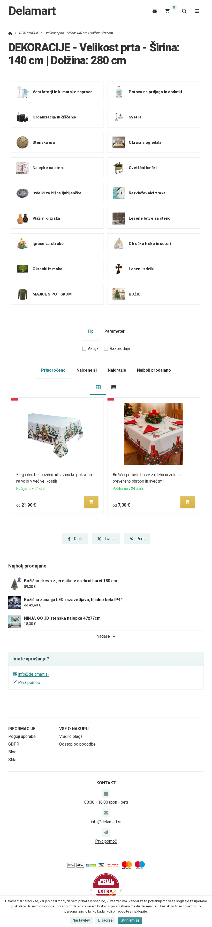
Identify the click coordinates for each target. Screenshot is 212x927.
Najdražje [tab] (117, 370)
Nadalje (103, 636)
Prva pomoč (29, 682)
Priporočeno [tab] (53, 370)
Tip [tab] (90, 331)
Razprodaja (120, 348)
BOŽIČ (134, 294)
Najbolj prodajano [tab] (154, 370)
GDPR (13, 744)
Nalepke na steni (48, 167)
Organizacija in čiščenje (54, 117)
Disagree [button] (105, 920)
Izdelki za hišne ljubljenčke (57, 193)
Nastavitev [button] (81, 920)
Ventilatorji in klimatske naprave (63, 92)
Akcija (93, 348)
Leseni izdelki (141, 269)
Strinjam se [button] (130, 920)
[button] (91, 502)
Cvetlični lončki (142, 167)
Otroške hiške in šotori (150, 243)
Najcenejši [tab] (87, 370)
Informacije (21, 728)
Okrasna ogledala (145, 142)
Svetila (135, 117)
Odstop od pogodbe (77, 744)
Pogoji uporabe (22, 736)
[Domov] (10, 33)
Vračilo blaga (70, 736)
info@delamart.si (33, 674)
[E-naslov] (154, 11)
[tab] (98, 387)
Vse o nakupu (74, 728)
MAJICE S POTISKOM (52, 294)
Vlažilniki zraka (46, 218)
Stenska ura (44, 142)
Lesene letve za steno (149, 218)
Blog (12, 751)
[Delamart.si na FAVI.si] (106, 886)
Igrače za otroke (48, 243)
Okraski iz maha (47, 269)
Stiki (12, 759)
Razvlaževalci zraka (147, 193)
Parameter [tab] (114, 331)
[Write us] (106, 832)
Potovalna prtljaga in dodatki (155, 92)
